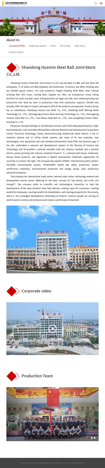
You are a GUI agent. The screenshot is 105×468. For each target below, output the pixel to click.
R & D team (65, 45)
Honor (53, 45)
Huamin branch (16, 52)
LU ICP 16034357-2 (77, 463)
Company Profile (17, 45)
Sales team (80, 45)
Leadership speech (37, 45)
